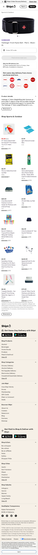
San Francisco (6, 469)
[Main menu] (4, 6)
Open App (33, 1)
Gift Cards (5, 394)
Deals (3, 399)
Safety (3, 456)
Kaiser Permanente (8, 509)
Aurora (3, 491)
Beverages (5, 347)
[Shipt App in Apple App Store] (7, 335)
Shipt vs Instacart (7, 397)
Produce (4, 352)
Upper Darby (6, 496)
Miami (3, 472)
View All (4, 357)
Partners (4, 418)
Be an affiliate (6, 451)
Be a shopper (6, 446)
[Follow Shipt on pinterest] (11, 516)
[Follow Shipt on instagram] (7, 516)
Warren (4, 493)
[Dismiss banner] (2, 2)
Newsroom (5, 413)
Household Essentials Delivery (11, 376)
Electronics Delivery (8, 373)
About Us (4, 408)
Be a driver (5, 448)
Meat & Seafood (7, 354)
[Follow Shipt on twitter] (16, 516)
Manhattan (5, 477)
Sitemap (4, 421)
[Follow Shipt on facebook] (2, 516)
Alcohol (4, 344)
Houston (4, 474)
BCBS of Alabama (7, 512)
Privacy (16, 539)
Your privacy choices (29, 539)
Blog (3, 416)
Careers (4, 410)
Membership (5, 392)
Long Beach (5, 498)
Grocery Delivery (7, 365)
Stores (3, 389)
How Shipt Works (7, 387)
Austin (3, 467)
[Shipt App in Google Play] (20, 335)
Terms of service (6, 539)
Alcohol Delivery (7, 368)
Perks (3, 453)
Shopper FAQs (6, 458)
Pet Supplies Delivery (8, 371)
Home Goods (6, 349)
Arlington (4, 488)
